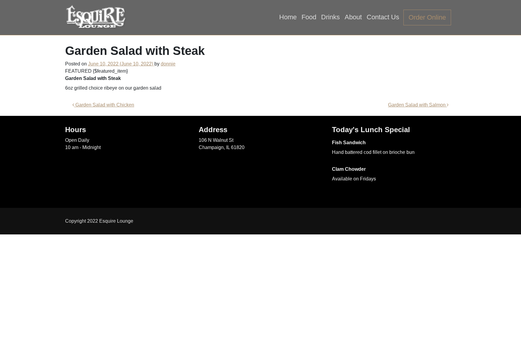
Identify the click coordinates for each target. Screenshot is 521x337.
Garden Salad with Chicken (104, 104)
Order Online (427, 17)
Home (288, 17)
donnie (168, 63)
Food (309, 17)
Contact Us (383, 17)
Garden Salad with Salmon (417, 104)
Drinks (330, 17)
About (353, 17)
